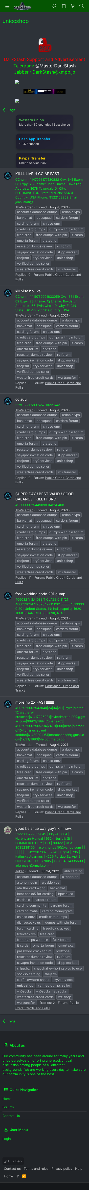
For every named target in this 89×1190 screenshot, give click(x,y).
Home (7, 1099)
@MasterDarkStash (55, 65)
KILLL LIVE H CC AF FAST (37, 173)
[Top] (18, 1176)
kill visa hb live (28, 291)
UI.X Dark (14, 1161)
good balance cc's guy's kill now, (43, 828)
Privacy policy (61, 1168)
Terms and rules (36, 1168)
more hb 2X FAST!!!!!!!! (34, 702)
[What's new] (72, 6)
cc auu (21, 399)
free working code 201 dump (40, 594)
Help (78, 1168)
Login (6, 1139)
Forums (8, 1107)
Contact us (11, 1116)
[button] (7, 6)
